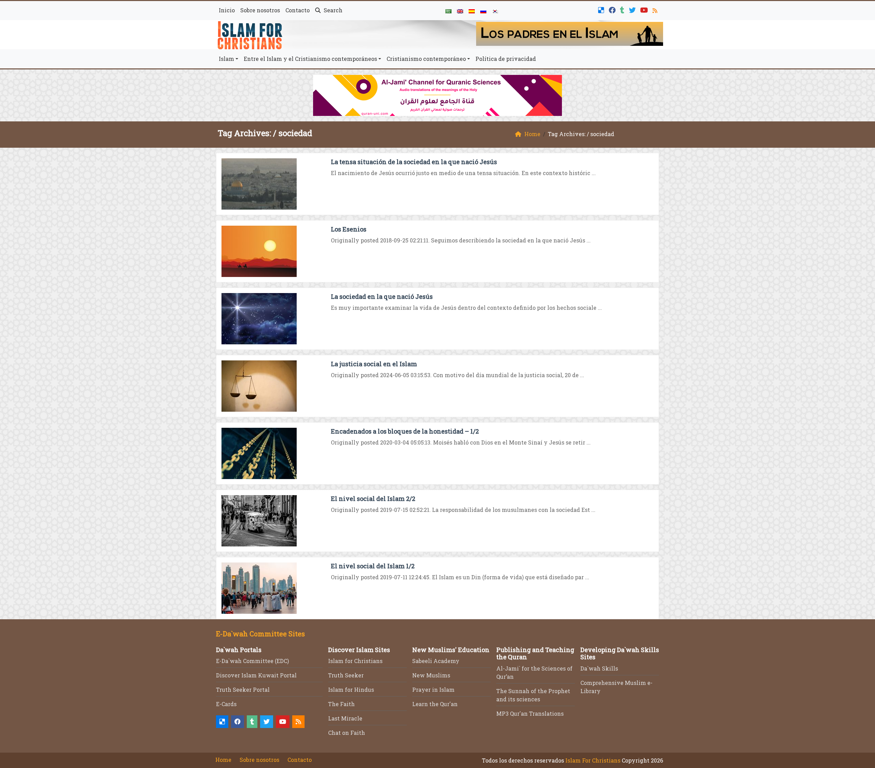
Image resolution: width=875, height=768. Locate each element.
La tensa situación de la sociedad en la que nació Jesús (414, 162)
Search (332, 10)
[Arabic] (448, 10)
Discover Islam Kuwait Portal (256, 675)
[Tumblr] (623, 9)
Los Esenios (348, 229)
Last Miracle (345, 718)
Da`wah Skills (599, 668)
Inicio (227, 10)
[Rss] (655, 9)
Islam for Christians (355, 660)
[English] (460, 10)
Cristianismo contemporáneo (426, 58)
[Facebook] (613, 9)
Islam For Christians (592, 760)
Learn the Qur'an (435, 703)
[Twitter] (633, 9)
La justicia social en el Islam (374, 364)
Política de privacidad (505, 58)
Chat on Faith (346, 732)
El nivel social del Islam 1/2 (373, 566)
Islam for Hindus (351, 689)
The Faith (341, 703)
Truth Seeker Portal (243, 689)
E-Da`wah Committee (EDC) (252, 660)
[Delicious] (602, 9)
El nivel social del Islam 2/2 (373, 498)
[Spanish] (471, 10)
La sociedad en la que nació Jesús (382, 296)
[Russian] (483, 10)
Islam (226, 58)
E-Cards (226, 703)
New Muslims (431, 675)
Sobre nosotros (260, 10)
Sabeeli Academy (435, 660)
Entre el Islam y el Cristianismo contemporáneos (310, 58)
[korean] (495, 10)
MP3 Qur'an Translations (530, 713)
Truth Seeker (346, 675)
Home (223, 759)
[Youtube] (645, 9)
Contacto (297, 10)
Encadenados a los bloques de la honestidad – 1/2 (405, 431)
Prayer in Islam (433, 689)
